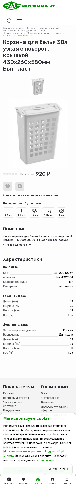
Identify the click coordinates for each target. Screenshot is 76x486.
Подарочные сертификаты (12, 412)
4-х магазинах (50, 195)
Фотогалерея (50, 398)
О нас (44, 393)
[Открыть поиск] (9, 21)
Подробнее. (47, 460)
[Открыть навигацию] (19, 21)
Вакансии (47, 402)
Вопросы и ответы (16, 398)
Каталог (8, 393)
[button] (67, 481)
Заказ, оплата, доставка (13, 404)
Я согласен (58, 469)
